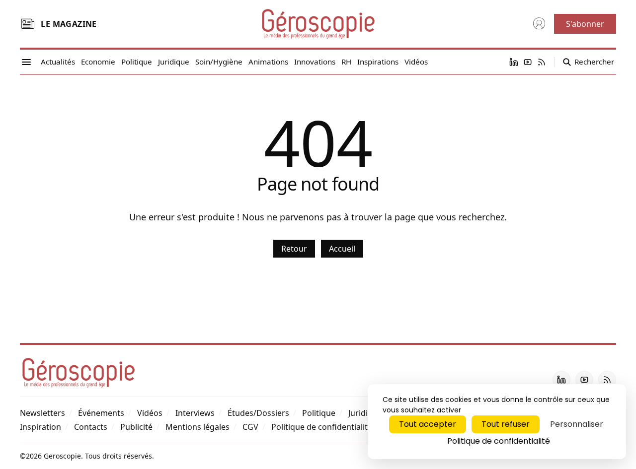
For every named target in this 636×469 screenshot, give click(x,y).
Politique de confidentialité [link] (498, 441)
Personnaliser (576, 424)
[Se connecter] (539, 24)
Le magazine (68, 24)
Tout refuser (505, 424)
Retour (294, 248)
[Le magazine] (27, 24)
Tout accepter (427, 424)
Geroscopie (62, 456)
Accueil (342, 248)
